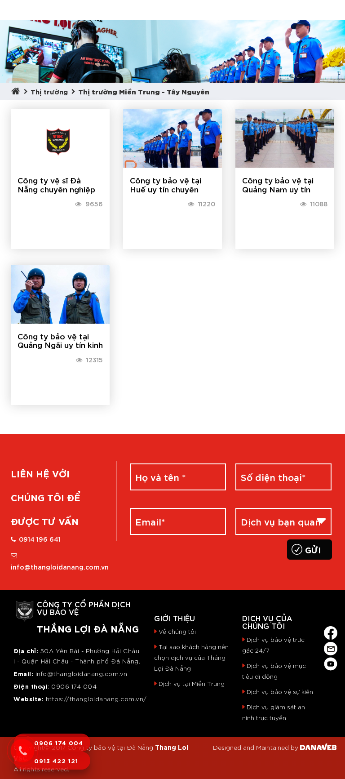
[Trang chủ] (17, 91)
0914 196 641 (40, 538)
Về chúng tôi (177, 631)
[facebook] (330, 631)
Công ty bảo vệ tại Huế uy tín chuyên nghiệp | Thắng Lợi (165, 189)
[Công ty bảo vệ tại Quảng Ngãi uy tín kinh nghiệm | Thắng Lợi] (60, 291)
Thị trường (49, 91)
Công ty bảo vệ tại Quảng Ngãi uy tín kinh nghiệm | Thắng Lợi (60, 345)
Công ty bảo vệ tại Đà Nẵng (110, 747)
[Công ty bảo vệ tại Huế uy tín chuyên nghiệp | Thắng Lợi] (172, 136)
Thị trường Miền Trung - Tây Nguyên (143, 91)
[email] (330, 646)
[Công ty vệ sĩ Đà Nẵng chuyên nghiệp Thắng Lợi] (60, 136)
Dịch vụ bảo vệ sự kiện (280, 691)
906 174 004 (76, 686)
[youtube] (330, 662)
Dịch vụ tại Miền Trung (192, 683)
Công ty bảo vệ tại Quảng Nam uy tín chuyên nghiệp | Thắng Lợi (278, 193)
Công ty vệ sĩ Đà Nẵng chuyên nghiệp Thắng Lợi (56, 189)
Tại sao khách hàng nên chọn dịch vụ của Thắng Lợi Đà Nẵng (191, 657)
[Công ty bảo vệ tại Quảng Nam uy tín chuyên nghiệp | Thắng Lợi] (284, 136)
